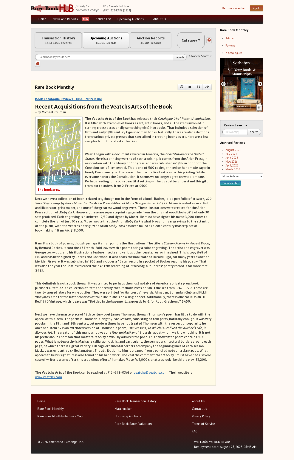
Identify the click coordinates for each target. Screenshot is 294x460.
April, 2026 (232, 165)
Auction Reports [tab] (151, 40)
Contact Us (199, 409)
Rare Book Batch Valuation (133, 424)
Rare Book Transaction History (135, 401)
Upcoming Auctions (131, 19)
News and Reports (66, 19)
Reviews (230, 45)
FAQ (195, 431)
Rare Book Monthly (50, 409)
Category (189, 40)
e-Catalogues (234, 53)
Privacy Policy (201, 416)
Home (42, 19)
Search (180, 57)
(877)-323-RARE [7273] (117, 10)
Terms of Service (203, 424)
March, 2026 (233, 169)
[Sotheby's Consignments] (241, 85)
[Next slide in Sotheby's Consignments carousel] (260, 84)
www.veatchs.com (48, 377)
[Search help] (37, 64)
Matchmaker (123, 409)
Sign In (256, 8)
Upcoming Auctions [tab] (106, 40)
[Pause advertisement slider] (259, 108)
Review (229, 125)
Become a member (233, 8)
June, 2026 (232, 158)
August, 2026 (233, 150)
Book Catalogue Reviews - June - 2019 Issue (68, 99)
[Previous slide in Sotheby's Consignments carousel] (223, 84)
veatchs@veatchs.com (150, 373)
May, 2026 (231, 161)
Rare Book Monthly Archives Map (60, 416)
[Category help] (209, 40)
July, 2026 (231, 154)
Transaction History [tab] (58, 40)
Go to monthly (230, 183)
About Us (159, 19)
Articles (230, 38)
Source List (103, 19)
